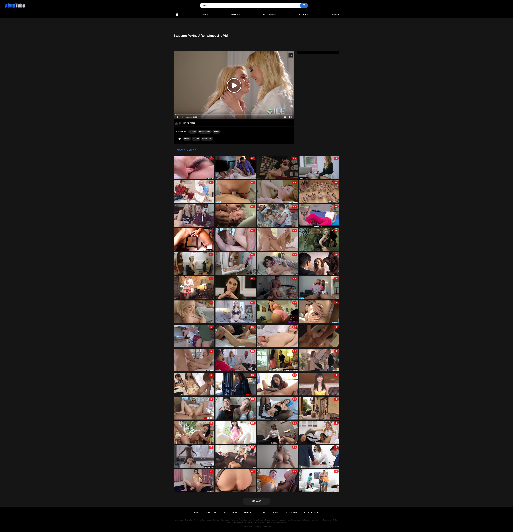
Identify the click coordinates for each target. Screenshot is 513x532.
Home (177, 14)
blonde (187, 139)
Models (335, 14)
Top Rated (236, 14)
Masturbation (204, 132)
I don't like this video (179, 123)
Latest (205, 14)
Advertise (211, 513)
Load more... (257, 501)
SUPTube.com (254, 527)
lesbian (196, 139)
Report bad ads (311, 513)
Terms (262, 513)
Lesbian (193, 132)
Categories (303, 14)
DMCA (275, 513)
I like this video (176, 123)
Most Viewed (269, 14)
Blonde (216, 132)
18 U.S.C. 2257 (290, 513)
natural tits (207, 139)
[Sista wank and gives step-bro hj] (194, 215)
